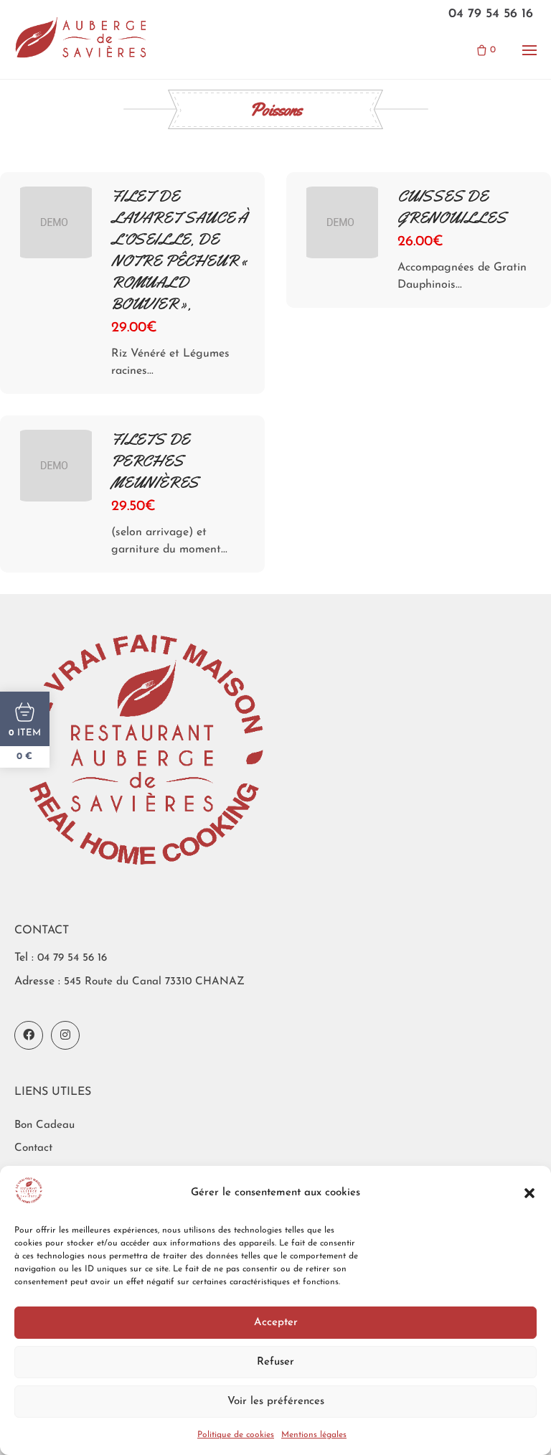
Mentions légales (314, 1435)
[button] (529, 1193)
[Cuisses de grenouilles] (342, 222)
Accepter (276, 1322)
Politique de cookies (235, 1435)
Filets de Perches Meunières (155, 461)
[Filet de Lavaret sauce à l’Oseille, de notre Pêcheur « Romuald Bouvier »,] (56, 222)
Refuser (275, 1362)
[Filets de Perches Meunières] (56, 466)
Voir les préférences (275, 1401)
